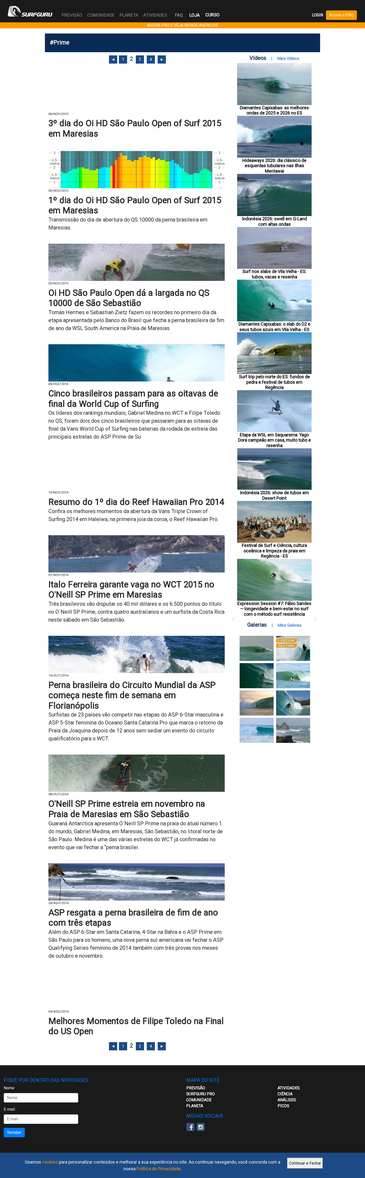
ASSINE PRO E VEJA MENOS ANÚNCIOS (182, 25)
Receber (14, 1132)
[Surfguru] (30, 11)
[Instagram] (200, 1126)
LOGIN (317, 15)
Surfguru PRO (200, 1094)
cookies (50, 1162)
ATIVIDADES (289, 1088)
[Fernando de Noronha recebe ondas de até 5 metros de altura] (293, 730)
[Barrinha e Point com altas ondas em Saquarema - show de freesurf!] (257, 675)
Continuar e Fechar (305, 1163)
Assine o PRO (341, 15)
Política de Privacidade (159, 1168)
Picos (283, 1105)
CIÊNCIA (285, 1094)
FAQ (179, 15)
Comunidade (199, 1100)
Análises (287, 1100)
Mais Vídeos (288, 58)
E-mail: (9, 1109)
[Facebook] (190, 1126)
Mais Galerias (289, 625)
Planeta (194, 1105)
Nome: (9, 1088)
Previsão (195, 1088)
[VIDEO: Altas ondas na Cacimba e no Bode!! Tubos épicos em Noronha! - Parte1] (293, 703)
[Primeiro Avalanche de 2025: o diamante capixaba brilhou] (293, 675)
